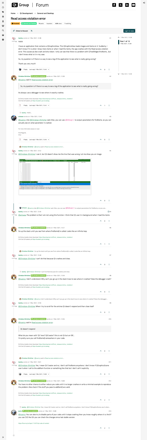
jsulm (20, 411)
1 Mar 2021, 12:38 (35, 38)
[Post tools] (109, 69)
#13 (110, 411)
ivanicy (20, 38)
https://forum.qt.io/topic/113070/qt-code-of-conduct (33, 423)
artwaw (20, 116)
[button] (3, 437)
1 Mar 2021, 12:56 (59, 319)
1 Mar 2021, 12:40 (36, 116)
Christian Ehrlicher (24, 76)
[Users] (3, 21)
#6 (110, 228)
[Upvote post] (101, 69)
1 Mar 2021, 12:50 (35, 303)
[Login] (144, 3)
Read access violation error (42, 79)
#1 (110, 38)
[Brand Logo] (30, 5)
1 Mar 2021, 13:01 (35, 362)
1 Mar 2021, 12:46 (35, 211)
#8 (110, 275)
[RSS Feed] (31, 31)
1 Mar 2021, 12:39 (59, 76)
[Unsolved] (3, 39)
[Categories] (3, 3)
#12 (110, 381)
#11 (110, 362)
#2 (110, 76)
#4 (110, 150)
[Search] (3, 30)
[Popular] (3, 16)
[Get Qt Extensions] (3, 35)
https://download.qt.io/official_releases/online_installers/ (56, 99)
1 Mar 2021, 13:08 (59, 381)
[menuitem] (144, 3)
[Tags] (3, 12)
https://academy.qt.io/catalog (40, 101)
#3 (110, 116)
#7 (110, 255)
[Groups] (3, 26)
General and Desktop (29, 23)
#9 (110, 303)
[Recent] (3, 7)
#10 (110, 319)
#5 (110, 211)
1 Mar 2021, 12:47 (59, 228)
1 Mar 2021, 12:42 (35, 150)
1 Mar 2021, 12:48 (35, 255)
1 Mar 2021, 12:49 (59, 275)
